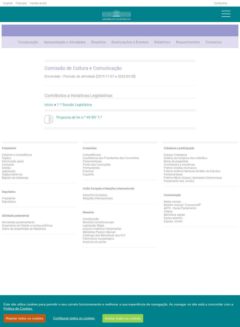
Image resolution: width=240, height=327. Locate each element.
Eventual (88, 171)
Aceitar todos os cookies (123, 318)
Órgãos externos (12, 174)
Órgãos (6, 158)
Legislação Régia (93, 225)
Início (49, 105)
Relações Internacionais (98, 198)
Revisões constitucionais (98, 222)
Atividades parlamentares (18, 222)
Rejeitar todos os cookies (24, 318)
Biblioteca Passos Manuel (99, 232)
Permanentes (91, 168)
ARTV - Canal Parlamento (180, 208)
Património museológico (98, 238)
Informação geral (13, 161)
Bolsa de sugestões (176, 161)
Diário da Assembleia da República (24, 228)
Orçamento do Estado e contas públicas (27, 225)
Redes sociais (172, 201)
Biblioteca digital (174, 214)
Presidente (8, 198)
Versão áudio (38, 3)
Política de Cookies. (18, 308)
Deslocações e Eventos (130, 42)
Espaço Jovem (173, 221)
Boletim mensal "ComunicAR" (182, 205)
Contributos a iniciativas (179, 164)
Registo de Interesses (15, 177)
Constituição (91, 219)
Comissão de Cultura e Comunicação (83, 68)
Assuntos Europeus (95, 195)
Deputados (9, 201)
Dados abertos (173, 218)
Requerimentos (188, 42)
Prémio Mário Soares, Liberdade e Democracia (193, 177)
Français (21, 3)
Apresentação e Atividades (65, 42)
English (8, 3)
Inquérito (88, 174)
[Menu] (226, 13)
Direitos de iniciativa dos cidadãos (185, 158)
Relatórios (162, 42)
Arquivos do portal (94, 242)
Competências (92, 154)
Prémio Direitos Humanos (180, 168)
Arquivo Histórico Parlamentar (102, 228)
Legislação (8, 171)
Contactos (220, 3)
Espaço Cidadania (175, 154)
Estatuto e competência (17, 154)
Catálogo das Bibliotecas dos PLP (104, 235)
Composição (28, 42)
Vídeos (168, 211)
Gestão (6, 168)
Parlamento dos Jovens (179, 181)
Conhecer (8, 164)
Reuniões (98, 42)
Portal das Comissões (97, 164)
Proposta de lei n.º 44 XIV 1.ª (79, 117)
